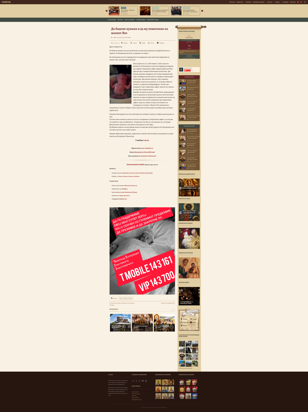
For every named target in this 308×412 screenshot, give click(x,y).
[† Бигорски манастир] (6, 1)
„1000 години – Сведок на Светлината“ (127, 11)
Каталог (269, 2)
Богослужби (155, 7)
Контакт (293, 2)
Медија (277, 2)
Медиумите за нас (153, 20)
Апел (121, 298)
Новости (248, 2)
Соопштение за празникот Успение (140, 326)
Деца (131, 298)
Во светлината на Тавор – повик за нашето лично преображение (193, 117)
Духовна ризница (258, 2)
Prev (180, 187)
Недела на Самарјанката (167, 303)
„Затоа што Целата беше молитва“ (162, 326)
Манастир (240, 2)
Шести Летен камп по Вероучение (117, 326)
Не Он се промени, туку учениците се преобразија (192, 131)
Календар (285, 2)
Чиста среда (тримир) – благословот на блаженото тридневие (190, 11)
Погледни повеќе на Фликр (185, 368)
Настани (123, 7)
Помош (125, 298)
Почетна (232, 2)
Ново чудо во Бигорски (189, 211)
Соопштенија (140, 20)
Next (198, 187)
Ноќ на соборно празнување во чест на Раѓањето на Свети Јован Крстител (160, 11)
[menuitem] (297, 2)
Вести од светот (130, 20)
